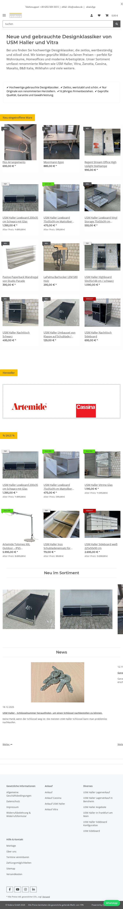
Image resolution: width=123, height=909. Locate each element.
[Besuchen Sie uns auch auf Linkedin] (33, 889)
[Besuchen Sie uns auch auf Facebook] (9, 889)
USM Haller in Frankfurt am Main (98, 814)
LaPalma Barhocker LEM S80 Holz (61, 279)
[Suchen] (116, 23)
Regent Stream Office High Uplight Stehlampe (100, 164)
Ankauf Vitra (51, 809)
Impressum (12, 807)
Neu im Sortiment (61, 573)
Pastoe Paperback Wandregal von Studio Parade (20, 279)
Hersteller (9, 373)
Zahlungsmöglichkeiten (18, 862)
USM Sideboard (91, 830)
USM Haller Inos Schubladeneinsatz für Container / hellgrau (57, 546)
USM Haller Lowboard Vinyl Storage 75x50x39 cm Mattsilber (101, 219)
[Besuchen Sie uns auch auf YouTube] (17, 889)
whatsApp (90, 7)
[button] (91, 15)
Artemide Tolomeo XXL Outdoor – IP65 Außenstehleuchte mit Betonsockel (16, 546)
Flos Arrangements (14, 162)
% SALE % (9, 435)
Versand (46, 896)
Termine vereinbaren (17, 857)
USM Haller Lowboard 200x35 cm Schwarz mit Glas (20, 219)
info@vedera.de (75, 7)
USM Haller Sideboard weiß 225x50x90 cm (101, 546)
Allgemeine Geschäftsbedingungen (18, 794)
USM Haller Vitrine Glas (99, 485)
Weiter (6, 744)
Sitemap (10, 868)
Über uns (11, 851)
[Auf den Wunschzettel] (33, 129)
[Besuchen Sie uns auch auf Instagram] (25, 889)
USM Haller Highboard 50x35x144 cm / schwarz (99, 279)
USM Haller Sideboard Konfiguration (95, 823)
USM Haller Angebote (94, 807)
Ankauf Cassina (53, 797)
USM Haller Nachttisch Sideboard (98, 334)
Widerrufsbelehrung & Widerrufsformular (18, 814)
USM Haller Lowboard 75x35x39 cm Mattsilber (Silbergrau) (58, 219)
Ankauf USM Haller (55, 803)
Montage (11, 845)
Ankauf (48, 792)
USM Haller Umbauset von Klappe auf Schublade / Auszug (59, 334)
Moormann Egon (54, 162)
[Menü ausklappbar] (4, 14)
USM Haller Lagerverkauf (96, 792)
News (61, 652)
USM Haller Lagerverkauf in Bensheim (98, 799)
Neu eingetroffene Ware (17, 117)
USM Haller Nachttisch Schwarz (16, 334)
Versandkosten (14, 874)
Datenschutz (13, 801)
